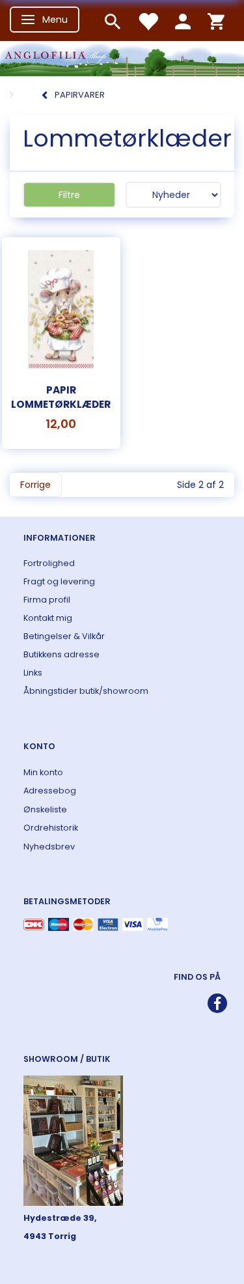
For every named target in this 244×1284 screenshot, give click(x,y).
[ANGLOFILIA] (122, 57)
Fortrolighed (49, 563)
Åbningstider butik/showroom (85, 690)
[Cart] (216, 20)
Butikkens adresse (61, 654)
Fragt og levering (59, 581)
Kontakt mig (47, 617)
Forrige (35, 484)
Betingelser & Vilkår (64, 636)
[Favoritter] (148, 20)
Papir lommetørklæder (61, 397)
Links (32, 672)
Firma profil (46, 599)
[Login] (182, 20)
